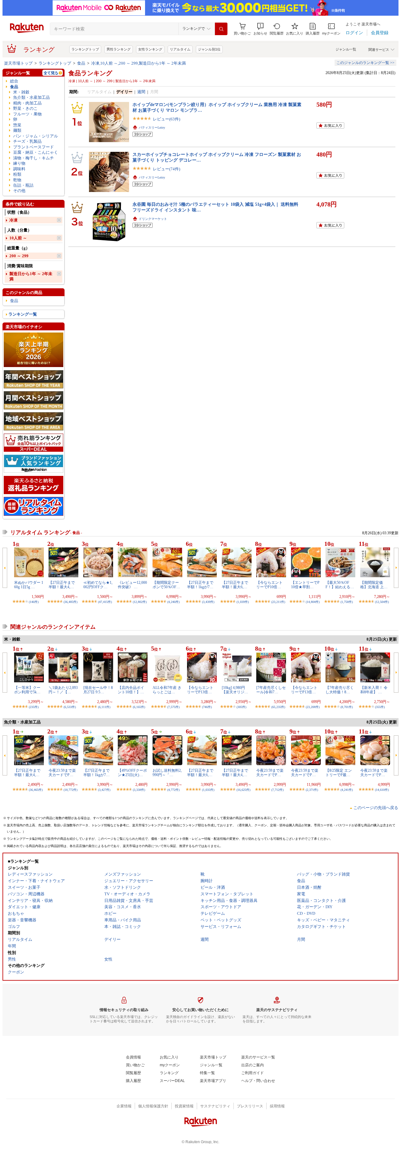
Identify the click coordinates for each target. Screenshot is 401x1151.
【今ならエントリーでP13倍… (200, 689)
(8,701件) (347, 707)
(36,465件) (36, 789)
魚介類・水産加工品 (31, 97)
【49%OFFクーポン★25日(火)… (132, 772)
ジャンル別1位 (209, 49)
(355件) (380, 707)
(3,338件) (139, 789)
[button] (260, 29)
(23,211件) (278, 602)
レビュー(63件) (166, 119)
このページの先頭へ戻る (375, 807)
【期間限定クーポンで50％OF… (166, 584)
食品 (81, 63)
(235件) (34, 707)
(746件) (207, 707)
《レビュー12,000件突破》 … (132, 584)
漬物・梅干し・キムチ (33, 158)
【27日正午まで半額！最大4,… (62, 584)
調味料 (19, 169)
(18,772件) (70, 789)
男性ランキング (119, 49)
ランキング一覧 (22, 314)
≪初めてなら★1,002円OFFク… (97, 584)
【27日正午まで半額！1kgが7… (200, 584)
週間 (141, 91)
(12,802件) (140, 602)
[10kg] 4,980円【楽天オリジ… (235, 689)
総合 (14, 81)
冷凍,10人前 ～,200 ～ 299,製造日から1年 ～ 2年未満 (138, 63)
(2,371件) (312, 789)
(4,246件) (173, 602)
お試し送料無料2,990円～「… (167, 772)
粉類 (17, 174)
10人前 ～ (18, 238)
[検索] (221, 29)
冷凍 (13, 220)
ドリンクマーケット (153, 219)
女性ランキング (150, 49)
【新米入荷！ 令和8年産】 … (374, 689)
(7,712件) (277, 789)
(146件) (34, 602)
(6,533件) (70, 707)
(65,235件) (278, 707)
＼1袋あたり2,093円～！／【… (63, 689)
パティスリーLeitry (152, 127)
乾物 (17, 180)
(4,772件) (173, 789)
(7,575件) (173, 707)
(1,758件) (347, 602)
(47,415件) (105, 602)
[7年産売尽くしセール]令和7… (271, 689)
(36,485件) (70, 602)
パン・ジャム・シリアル (35, 136)
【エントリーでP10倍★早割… (305, 584)
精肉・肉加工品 (27, 103)
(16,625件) (243, 789)
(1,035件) (208, 789)
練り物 (19, 163)
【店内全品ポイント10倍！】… (131, 689)
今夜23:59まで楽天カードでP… (62, 772)
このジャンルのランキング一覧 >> (365, 63)
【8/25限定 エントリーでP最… (338, 772)
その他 (19, 190)
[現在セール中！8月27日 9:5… (98, 689)
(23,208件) (313, 707)
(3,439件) (208, 602)
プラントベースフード (33, 147)
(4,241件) (347, 789)
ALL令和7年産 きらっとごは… (167, 689)
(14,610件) (382, 789)
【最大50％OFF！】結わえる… (339, 584)
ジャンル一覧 (346, 49)
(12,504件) (382, 602)
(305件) (241, 707)
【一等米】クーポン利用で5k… (27, 689)
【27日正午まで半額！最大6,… (235, 584)
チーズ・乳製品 (27, 141)
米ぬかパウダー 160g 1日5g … (28, 584)
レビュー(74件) (166, 169)
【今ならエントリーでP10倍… (269, 584)
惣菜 (17, 125)
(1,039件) (243, 602)
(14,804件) (313, 602)
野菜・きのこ (25, 108)
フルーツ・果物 (27, 114)
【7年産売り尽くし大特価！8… (339, 689)
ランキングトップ (85, 49)
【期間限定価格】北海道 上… (374, 584)
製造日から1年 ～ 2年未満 (30, 276)
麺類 (17, 130)
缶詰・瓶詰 (23, 185)
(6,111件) (104, 707)
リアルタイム (180, 49)
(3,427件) (104, 789)
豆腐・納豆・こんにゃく (35, 152)
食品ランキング (90, 73)
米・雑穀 (21, 92)
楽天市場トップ (18, 63)
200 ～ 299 (19, 255)
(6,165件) (139, 707)
